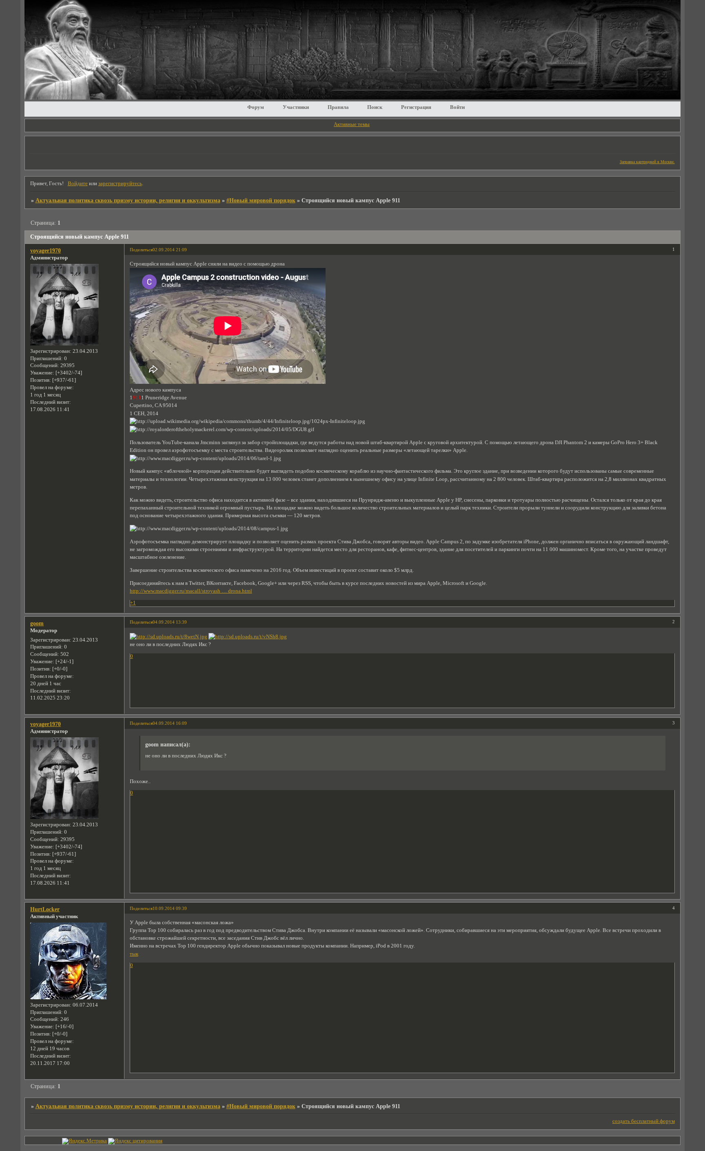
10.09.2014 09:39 (170, 908)
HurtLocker (45, 909)
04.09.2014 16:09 (170, 723)
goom (37, 623)
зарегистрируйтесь (120, 183)
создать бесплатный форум (643, 1121)
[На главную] (352, 97)
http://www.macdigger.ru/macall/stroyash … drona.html (191, 591)
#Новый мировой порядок (260, 200)
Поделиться (141, 249)
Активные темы (352, 124)
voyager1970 (45, 250)
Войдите (78, 183)
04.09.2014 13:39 (170, 622)
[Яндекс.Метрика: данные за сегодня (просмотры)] (84, 1141)
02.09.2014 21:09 (170, 249)
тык (134, 954)
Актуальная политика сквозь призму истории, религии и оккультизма (127, 200)
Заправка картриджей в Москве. (647, 161)
